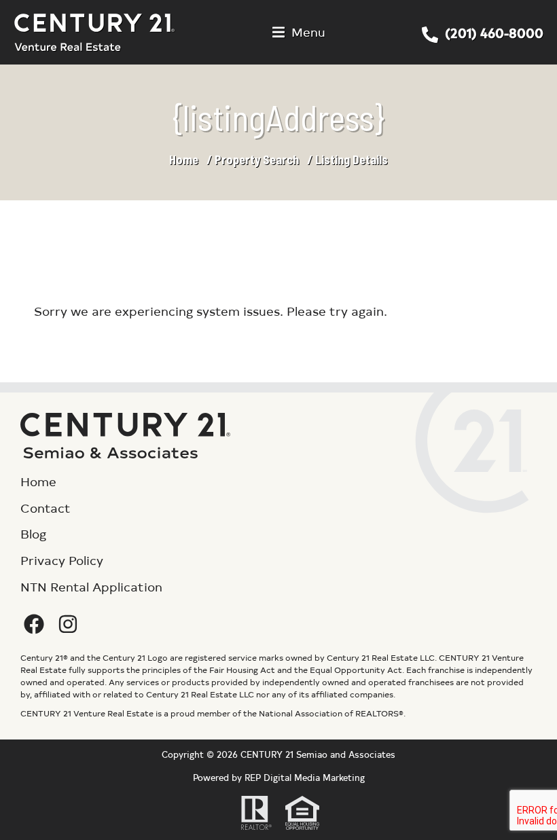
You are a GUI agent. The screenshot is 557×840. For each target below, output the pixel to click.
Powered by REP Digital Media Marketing (279, 777)
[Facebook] (34, 624)
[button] (298, 32)
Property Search (257, 159)
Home (183, 159)
